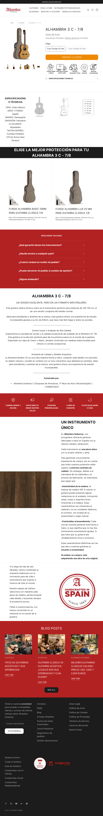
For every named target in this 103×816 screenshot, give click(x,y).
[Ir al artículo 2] (14, 66)
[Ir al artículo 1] (7, 66)
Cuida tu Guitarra (13, 762)
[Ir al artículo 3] (20, 66)
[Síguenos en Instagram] (11, 804)
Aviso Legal (74, 704)
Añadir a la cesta (72, 57)
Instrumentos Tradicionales (67, 8)
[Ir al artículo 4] (27, 66)
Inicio (12, 22)
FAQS (39, 708)
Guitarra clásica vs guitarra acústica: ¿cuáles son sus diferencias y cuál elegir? (50, 669)
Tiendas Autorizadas (71, 12)
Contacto (41, 704)
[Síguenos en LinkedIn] (22, 804)
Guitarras (33, 8)
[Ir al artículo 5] (33, 66)
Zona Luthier (46, 8)
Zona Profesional (45, 729)
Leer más (9, 675)
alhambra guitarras (80, 658)
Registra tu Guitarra (50, 12)
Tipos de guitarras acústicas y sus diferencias (16, 666)
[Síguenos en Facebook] (6, 804)
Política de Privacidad (79, 717)
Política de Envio (77, 708)
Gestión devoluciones (47, 740)
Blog (39, 712)
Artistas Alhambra (45, 717)
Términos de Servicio (79, 721)
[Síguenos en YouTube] (16, 804)
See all (51, 690)
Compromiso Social (14, 778)
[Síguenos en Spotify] (27, 804)
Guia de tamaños (13, 766)
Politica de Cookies (78, 712)
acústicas (9, 658)
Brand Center (75, 730)
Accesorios (34, 12)
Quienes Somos (12, 757)
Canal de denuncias (78, 725)
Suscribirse (14, 731)
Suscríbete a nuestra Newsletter (51, 1)
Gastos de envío (72, 38)
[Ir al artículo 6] (40, 66)
